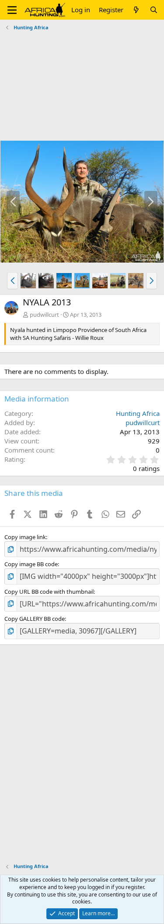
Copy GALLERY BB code (34, 619)
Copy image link (25, 537)
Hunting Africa (138, 413)
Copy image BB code (31, 564)
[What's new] (136, 10)
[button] (12, 10)
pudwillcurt (44, 314)
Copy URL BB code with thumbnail (49, 591)
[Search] (153, 10)
